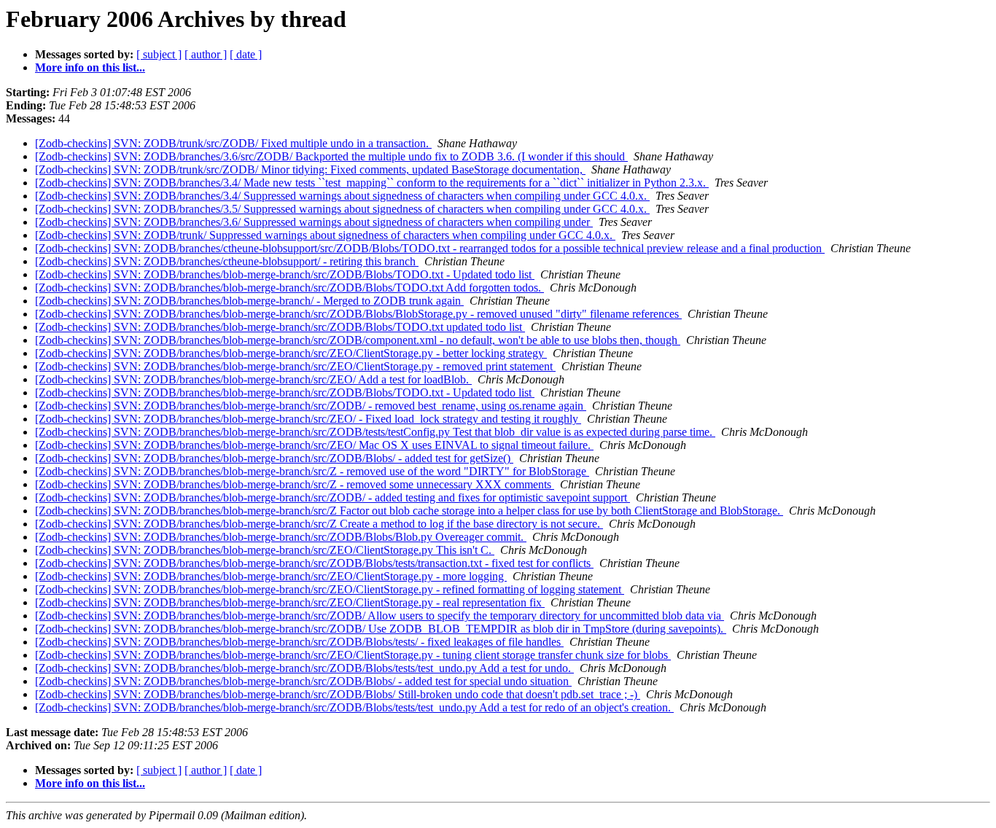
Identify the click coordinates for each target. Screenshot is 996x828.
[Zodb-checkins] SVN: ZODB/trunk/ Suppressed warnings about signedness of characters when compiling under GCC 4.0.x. (325, 235)
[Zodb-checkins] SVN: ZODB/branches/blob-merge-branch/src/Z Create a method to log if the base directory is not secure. (319, 524)
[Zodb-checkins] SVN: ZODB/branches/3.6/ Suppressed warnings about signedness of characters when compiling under (314, 222)
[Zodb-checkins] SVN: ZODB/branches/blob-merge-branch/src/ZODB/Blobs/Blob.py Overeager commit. (280, 537)
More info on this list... (90, 67)
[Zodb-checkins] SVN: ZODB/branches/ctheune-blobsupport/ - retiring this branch (227, 261)
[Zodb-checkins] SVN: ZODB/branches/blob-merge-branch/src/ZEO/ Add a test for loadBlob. (253, 379)
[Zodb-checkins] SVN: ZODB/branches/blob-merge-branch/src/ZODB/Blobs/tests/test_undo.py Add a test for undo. (304, 668)
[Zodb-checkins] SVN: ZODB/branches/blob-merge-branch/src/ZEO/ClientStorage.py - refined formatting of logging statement (329, 589)
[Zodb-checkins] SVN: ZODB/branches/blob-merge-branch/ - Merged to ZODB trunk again (249, 300)
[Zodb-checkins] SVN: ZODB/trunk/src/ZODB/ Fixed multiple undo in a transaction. (233, 143)
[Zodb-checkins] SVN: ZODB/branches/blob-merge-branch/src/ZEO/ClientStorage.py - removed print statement (295, 366)
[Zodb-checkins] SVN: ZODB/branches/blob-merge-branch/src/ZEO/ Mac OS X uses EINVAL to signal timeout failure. (314, 445)
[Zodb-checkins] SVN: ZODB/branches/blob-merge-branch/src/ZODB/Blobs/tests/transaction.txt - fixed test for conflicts (314, 563)
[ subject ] (159, 54)
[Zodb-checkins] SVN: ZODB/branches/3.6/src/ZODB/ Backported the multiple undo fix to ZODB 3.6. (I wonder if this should (331, 156)
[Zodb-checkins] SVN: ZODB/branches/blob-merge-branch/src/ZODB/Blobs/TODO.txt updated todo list (280, 327)
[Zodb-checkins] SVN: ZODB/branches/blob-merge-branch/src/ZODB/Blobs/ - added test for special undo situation (303, 681)
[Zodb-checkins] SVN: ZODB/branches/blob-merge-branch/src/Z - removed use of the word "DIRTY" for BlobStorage (312, 471)
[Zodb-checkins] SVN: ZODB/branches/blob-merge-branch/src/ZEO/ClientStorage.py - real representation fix (290, 602)
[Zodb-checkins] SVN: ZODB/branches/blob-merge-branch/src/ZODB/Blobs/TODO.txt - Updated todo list (284, 274)
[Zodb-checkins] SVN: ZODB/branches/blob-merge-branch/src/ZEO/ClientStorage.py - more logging (271, 576)
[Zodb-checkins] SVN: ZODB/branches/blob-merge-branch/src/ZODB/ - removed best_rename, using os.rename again (310, 405)
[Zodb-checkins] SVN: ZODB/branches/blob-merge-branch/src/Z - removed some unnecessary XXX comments (294, 484)
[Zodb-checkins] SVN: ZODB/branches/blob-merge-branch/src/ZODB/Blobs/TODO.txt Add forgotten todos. (289, 287)
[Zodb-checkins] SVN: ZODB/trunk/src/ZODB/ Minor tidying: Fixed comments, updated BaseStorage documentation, (310, 169)
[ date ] (246, 54)
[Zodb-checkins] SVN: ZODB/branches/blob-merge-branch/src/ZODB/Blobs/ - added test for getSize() (274, 458)
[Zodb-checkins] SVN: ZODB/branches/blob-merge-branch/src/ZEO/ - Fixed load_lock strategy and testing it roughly (308, 419)
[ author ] (205, 54)
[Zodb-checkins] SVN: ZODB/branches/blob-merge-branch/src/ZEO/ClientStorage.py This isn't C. (264, 550)
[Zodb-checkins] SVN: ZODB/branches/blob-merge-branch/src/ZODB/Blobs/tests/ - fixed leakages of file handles (299, 642)
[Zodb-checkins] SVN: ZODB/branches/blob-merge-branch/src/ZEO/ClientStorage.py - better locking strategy (291, 353)
